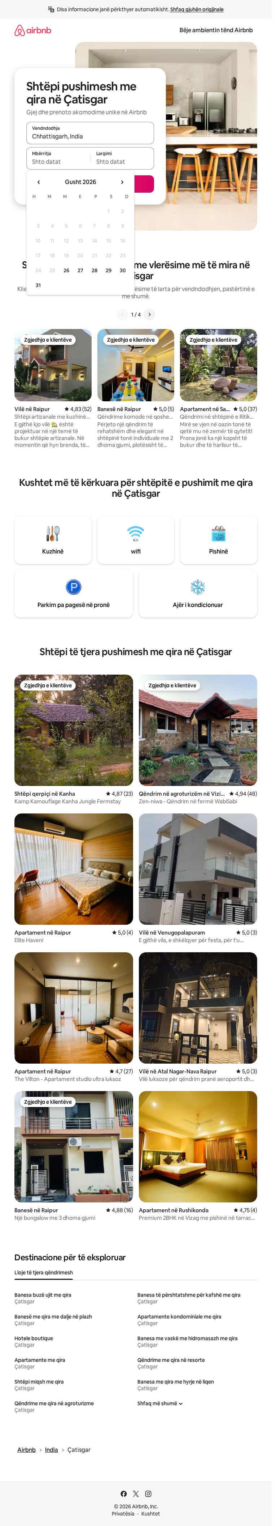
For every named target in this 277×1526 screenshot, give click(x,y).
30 (123, 270)
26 (66, 270)
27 (80, 270)
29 (108, 270)
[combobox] (90, 136)
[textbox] (58, 161)
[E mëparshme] (122, 314)
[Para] (149, 314)
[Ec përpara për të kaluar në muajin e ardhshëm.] (122, 182)
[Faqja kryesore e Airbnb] (32, 30)
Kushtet (150, 1513)
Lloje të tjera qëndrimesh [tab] (43, 1272)
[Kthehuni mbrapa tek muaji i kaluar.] (39, 182)
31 (38, 285)
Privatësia (123, 1513)
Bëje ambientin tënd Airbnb (216, 30)
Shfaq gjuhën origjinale (197, 9)
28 (94, 270)
